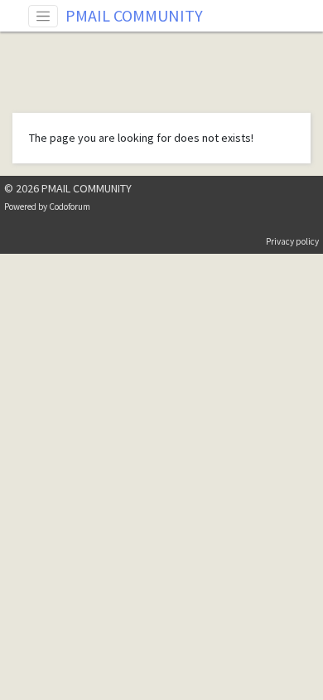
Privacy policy (292, 241)
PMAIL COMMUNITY (134, 15)
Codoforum (69, 206)
